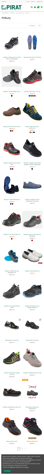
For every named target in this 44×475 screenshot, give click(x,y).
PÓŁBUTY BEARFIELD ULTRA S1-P (12, 407)
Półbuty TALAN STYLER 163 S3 (11, 126)
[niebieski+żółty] (32, 132)
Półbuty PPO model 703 (12, 340)
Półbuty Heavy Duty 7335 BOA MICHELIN (32, 235)
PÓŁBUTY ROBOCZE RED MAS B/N (11, 163)
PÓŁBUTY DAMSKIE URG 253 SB (32, 373)
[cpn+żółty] (34, 132)
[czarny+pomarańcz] (30, 132)
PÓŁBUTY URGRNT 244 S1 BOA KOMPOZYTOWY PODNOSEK (32, 163)
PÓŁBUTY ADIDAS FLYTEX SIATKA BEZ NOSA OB (32, 200)
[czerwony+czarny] (34, 95)
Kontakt (33, 1)
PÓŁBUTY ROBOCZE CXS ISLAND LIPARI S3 (32, 306)
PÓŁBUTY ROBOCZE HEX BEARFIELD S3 (12, 271)
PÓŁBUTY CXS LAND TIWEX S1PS (12, 306)
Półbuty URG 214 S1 (32, 441)
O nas (27, 1)
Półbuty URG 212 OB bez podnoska (32, 127)
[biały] (32, 275)
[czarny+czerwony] (33, 95)
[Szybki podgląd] (12, 55)
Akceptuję (7, 471)
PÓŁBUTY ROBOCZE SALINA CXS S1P (12, 373)
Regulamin (39, 1)
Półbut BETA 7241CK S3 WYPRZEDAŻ (32, 407)
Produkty (4, 1)
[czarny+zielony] (31, 95)
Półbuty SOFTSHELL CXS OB (32, 91)
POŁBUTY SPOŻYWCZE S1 (32, 271)
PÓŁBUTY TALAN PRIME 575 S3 (12, 91)
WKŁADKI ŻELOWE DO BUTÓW (32, 57)
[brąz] (12, 131)
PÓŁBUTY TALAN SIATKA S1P (12, 199)
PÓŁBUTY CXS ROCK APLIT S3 (11, 234)
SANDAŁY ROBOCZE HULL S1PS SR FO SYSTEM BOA (12, 58)
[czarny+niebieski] (29, 95)
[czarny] (11, 95)
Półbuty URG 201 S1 (11, 441)
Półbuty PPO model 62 (32, 340)
